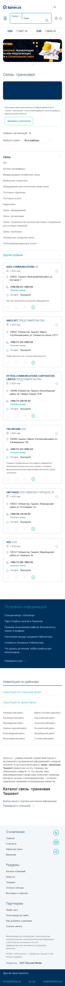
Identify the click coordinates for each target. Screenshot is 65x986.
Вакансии (11, 854)
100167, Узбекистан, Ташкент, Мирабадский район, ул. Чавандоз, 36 (32, 554)
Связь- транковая (12, 231)
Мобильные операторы (15, 180)
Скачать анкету (14, 926)
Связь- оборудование (14, 210)
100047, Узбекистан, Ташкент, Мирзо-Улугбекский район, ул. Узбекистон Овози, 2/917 (34, 333)
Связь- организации (13, 216)
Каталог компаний (15, 871)
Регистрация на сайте (17, 915)
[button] (5, 18)
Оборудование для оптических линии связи (26, 186)
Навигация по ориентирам (19, 702)
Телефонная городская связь (18, 237)
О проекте (11, 843)
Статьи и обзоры (15, 887)
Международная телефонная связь (21, 174)
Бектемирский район (13, 718)
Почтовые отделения (14, 192)
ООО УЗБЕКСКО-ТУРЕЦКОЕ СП (30, 492)
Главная (10, 838)
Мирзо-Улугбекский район (47, 713)
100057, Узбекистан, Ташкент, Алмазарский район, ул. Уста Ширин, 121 (32, 505)
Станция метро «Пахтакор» (20, 615)
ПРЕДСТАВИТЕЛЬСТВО (25, 320)
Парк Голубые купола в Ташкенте (24, 621)
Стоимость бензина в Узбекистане (24, 642)
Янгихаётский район (44, 728)
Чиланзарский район (44, 723)
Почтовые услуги (12, 198)
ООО (16, 429)
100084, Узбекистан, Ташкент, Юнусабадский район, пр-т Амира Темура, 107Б (32, 392)
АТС (5, 163)
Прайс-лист (12, 910)
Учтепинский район (44, 738)
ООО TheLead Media (31, 963)
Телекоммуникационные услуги (20, 243)
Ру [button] (55, 7)
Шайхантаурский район (15, 728)
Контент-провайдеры (14, 168)
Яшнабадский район (44, 733)
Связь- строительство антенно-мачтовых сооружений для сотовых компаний (31, 224)
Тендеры (10, 882)
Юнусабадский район (13, 733)
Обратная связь (14, 849)
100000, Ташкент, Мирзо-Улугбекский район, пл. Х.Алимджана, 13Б (34, 440)
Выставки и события (17, 893)
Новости (10, 876)
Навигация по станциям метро (22, 692)
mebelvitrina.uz (52, 981)
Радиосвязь (9, 204)
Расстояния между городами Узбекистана (28, 636)
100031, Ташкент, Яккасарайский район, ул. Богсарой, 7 (31, 278)
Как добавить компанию (19, 921)
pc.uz (32, 981)
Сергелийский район (44, 718)
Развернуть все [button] (14, 660)
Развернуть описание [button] (17, 805)
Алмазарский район (13, 713)
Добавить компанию (18, 121)
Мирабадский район (13, 723)
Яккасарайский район (14, 738)
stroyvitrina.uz (12, 981)
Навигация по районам (21, 682)
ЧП (22, 266)
